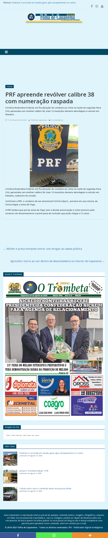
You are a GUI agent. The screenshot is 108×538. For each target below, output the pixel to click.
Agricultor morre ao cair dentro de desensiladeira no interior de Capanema (57, 261)
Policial (9, 86)
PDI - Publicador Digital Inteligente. (86, 527)
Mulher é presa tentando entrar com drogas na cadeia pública (42, 248)
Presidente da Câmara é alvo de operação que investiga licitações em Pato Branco (50, 2)
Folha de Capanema (39, 120)
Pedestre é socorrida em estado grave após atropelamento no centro (51, 453)
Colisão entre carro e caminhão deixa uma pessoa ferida (45, 488)
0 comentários (57, 120)
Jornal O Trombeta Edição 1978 (34, 470)
